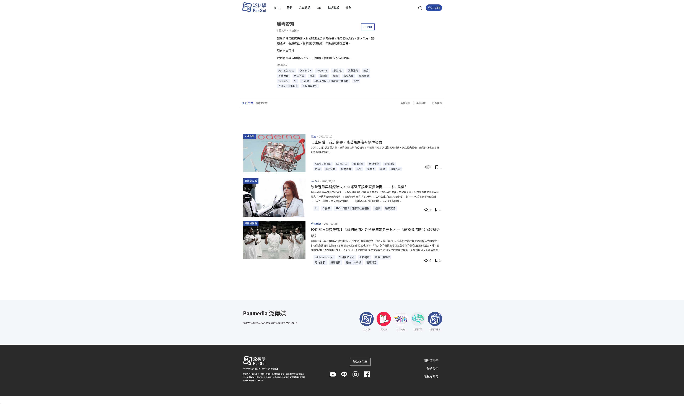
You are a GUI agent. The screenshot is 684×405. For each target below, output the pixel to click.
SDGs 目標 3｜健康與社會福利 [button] (332, 81)
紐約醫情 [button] (335, 262)
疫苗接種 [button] (283, 75)
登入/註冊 (434, 7)
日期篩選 (437, 103)
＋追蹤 (368, 27)
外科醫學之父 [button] (309, 86)
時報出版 (316, 223)
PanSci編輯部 (248, 377)
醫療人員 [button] (348, 75)
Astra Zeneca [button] (286, 70)
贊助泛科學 (360, 361)
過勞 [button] (356, 81)
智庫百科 (288, 50)
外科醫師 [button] (364, 257)
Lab (319, 7)
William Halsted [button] (287, 86)
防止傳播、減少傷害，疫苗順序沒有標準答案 (346, 142)
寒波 (313, 136)
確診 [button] (312, 75)
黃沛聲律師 (294, 377)
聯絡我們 (432, 368)
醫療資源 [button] (364, 75)
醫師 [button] (335, 75)
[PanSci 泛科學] (254, 7)
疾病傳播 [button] (299, 75)
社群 (348, 7)
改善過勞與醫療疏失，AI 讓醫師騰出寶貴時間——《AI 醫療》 (359, 186)
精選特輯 (333, 7)
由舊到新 (421, 103)
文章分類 (304, 7)
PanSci (315, 181)
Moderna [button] (321, 70)
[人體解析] (274, 152)
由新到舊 (405, 103)
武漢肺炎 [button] (353, 70)
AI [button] (295, 81)
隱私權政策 (431, 376)
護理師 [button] (324, 75)
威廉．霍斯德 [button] (382, 257)
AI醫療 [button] (306, 81)
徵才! (277, 7)
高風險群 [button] (283, 81)
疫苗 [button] (365, 70)
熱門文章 (262, 103)
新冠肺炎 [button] (337, 70)
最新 (289, 7)
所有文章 (247, 103)
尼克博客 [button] (320, 262)
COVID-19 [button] (305, 70)
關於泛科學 (431, 360)
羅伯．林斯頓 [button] (353, 262)
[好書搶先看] (274, 197)
